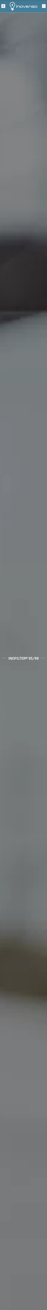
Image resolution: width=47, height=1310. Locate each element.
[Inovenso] (23, 6)
